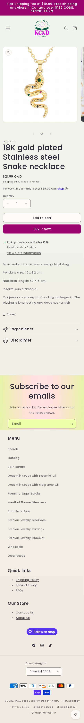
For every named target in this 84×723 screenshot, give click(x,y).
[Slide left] (33, 134)
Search (13, 449)
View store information (24, 253)
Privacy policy (20, 706)
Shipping (8, 181)
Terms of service (43, 706)
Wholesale (15, 547)
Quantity (8, 196)
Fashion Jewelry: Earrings (26, 529)
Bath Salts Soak (19, 511)
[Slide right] (50, 134)
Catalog (14, 458)
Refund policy (71, 700)
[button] (8, 28)
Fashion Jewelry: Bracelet (26, 538)
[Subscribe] (71, 423)
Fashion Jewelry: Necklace (27, 520)
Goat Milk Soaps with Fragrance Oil (33, 485)
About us (23, 618)
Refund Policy (26, 585)
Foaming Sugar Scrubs (24, 494)
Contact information (43, 712)
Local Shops (16, 556)
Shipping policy (66, 706)
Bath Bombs (16, 467)
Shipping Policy (27, 580)
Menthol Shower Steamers (27, 502)
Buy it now (42, 229)
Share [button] (11, 314)
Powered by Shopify (47, 700)
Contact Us (25, 612)
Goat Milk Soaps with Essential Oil (32, 476)
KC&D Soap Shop (25, 700)
